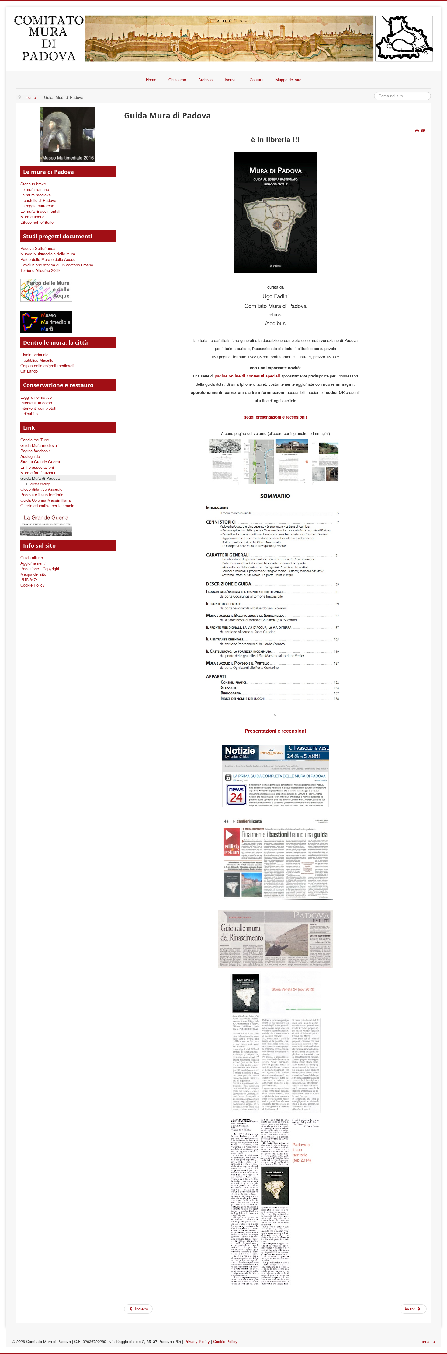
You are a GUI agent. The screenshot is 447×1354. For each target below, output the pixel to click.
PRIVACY (29, 579)
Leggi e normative (36, 397)
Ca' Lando (29, 371)
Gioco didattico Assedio (41, 489)
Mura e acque (32, 216)
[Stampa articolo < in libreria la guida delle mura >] (417, 131)
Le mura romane (34, 189)
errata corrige (40, 483)
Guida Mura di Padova (40, 478)
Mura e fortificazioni (37, 472)
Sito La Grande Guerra (40, 462)
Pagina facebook (35, 451)
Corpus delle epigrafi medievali (47, 365)
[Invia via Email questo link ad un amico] (424, 131)
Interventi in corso (36, 402)
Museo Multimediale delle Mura (47, 254)
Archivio (205, 79)
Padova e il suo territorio (41, 494)
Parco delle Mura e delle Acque (47, 259)
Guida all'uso (31, 557)
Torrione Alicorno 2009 (40, 270)
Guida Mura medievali (39, 445)
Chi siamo (177, 79)
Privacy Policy (197, 1341)
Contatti (256, 79)
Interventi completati (38, 408)
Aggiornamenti (33, 563)
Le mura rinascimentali (40, 211)
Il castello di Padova (38, 200)
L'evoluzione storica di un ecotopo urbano (56, 265)
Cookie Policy (32, 585)
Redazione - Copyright (39, 568)
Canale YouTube (34, 440)
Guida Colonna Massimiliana (45, 500)
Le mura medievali (36, 195)
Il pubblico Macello (36, 360)
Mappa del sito (288, 79)
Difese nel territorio (37, 222)
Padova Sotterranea (37, 248)
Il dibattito (29, 413)
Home (151, 79)
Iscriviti (231, 79)
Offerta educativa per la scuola (47, 505)
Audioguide (30, 456)
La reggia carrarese (37, 206)
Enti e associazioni (37, 467)
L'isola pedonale (34, 354)
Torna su (427, 1341)
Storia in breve (33, 184)
